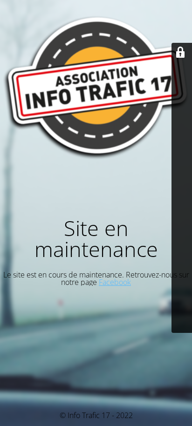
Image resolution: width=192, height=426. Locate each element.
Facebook (115, 282)
